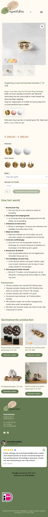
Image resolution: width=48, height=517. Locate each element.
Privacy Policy (30, 512)
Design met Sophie (34, 511)
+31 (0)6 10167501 (11, 422)
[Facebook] (8, 433)
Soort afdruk (9, 158)
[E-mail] (4, 433)
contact (11, 123)
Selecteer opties (9, 355)
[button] (41, 12)
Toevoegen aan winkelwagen (26, 192)
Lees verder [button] (7, 464)
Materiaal (7, 144)
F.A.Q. (24, 512)
